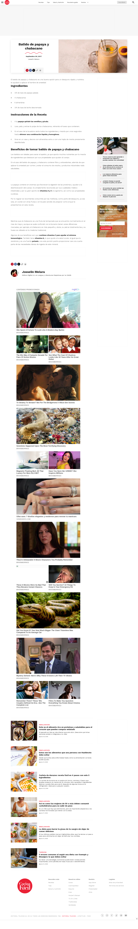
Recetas (41, 2)
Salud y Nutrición (58, 2)
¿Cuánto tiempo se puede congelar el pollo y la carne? (112, 181)
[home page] (7, 2)
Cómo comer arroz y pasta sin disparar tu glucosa (113, 195)
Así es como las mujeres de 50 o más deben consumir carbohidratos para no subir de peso (64, 804)
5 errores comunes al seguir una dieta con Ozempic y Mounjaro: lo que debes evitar (63, 855)
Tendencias (42, 852)
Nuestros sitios (74, 879)
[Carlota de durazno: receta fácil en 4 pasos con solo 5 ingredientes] (24, 782)
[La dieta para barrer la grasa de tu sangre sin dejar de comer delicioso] (24, 832)
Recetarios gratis (72, 2)
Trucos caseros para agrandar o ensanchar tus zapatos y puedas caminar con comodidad (113, 158)
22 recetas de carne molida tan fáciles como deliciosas (113, 188)
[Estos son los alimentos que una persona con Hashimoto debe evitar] (24, 756)
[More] (87, 2)
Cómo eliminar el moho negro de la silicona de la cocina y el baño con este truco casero (113, 167)
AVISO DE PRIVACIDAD (118, 234)
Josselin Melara (33, 59)
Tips (48, 2)
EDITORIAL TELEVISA (69, 916)
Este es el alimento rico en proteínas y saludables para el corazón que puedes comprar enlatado (65, 728)
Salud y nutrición (44, 724)
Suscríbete (122, 2)
